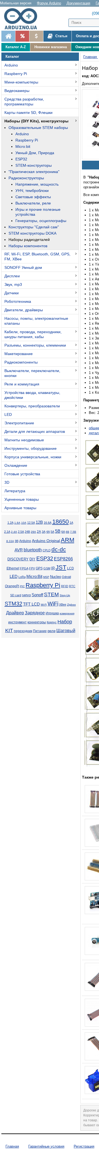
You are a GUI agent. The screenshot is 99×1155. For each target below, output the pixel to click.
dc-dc (58, 549)
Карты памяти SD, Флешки (28, 112)
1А (71, 522)
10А (23, 522)
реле (52, 631)
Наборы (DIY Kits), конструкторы (36, 121)
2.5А (21, 531)
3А (43, 531)
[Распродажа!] (22, 36)
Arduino (11, 65)
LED (8, 414)
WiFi (53, 604)
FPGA (24, 568)
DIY (32, 559)
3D (6, 482)
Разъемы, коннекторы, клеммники (35, 345)
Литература (14, 491)
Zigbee (71, 604)
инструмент (17, 622)
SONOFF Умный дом (23, 267)
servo (26, 595)
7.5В (73, 531)
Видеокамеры (16, 90)
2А (39, 532)
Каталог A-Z (16, 47)
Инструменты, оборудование (30, 448)
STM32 (13, 604)
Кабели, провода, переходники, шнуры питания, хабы (33, 334)
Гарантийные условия (46, 1146)
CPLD (47, 550)
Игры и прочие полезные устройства (38, 212)
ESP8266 (63, 559)
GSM (46, 568)
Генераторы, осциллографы (40, 220)
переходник (23, 631)
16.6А (47, 522)
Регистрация (84, 1146)
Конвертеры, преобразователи (32, 406)
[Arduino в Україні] (23, 18)
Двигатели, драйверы (23, 310)
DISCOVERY (18, 559)
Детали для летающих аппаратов (34, 431)
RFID (64, 586)
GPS (39, 568)
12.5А (31, 522)
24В (27, 531)
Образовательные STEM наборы (38, 127)
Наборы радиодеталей (29, 239)
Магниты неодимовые (24, 440)
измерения (67, 613)
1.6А (17, 522)
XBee (62, 604)
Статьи (60, 36)
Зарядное (35, 612)
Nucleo (55, 577)
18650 (60, 521)
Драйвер (15, 612)
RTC (72, 586)
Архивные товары (20, 508)
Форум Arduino (49, 3)
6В (67, 531)
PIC (22, 586)
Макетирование (18, 354)
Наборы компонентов (28, 246)
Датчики (11, 293)
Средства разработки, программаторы (24, 101)
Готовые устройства (22, 474)
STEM (51, 594)
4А (48, 531)
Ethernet (13, 568)
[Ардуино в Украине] (8, 36)
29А (33, 531)
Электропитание (19, 423)
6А (63, 531)
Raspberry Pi (15, 73)
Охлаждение (15, 465)
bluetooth (33, 550)
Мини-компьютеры (21, 82)
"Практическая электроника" (34, 171)
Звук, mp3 (13, 284)
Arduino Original (46, 540)
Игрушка (52, 613)
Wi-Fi (44, 604)
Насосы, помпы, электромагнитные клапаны (36, 321)
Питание (40, 631)
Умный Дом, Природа (34, 153)
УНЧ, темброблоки (32, 190)
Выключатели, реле (33, 203)
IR (53, 568)
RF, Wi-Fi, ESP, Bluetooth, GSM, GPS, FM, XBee (37, 256)
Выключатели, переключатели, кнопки (32, 373)
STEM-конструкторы (33, 165)
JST (61, 567)
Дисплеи (12, 276)
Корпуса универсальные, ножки (32, 457)
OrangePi (12, 586)
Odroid (66, 576)
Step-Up (65, 595)
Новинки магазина (50, 47)
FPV (32, 568)
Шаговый (65, 630)
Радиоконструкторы (26, 178)
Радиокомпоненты (21, 362)
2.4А (14, 531)
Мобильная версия (15, 3)
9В (16, 541)
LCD (70, 568)
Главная (12, 1146)
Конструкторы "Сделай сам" (34, 227)
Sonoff (37, 595)
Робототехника (17, 301)
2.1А (7, 531)
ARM (67, 540)
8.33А (10, 541)
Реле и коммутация (21, 384)
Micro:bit (22, 146)
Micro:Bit (34, 576)
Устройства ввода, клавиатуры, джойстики (32, 395)
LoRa (22, 576)
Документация (78, 3)
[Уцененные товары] (36, 36)
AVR (19, 550)
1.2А (10, 522)
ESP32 (21, 159)
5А (52, 531)
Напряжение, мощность (37, 184)
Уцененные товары (21, 499)
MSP (46, 576)
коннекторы (37, 622)
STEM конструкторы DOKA (32, 233)
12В (39, 522)
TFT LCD (31, 604)
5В (58, 531)
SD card (15, 595)
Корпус (52, 622)
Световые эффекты (33, 197)
